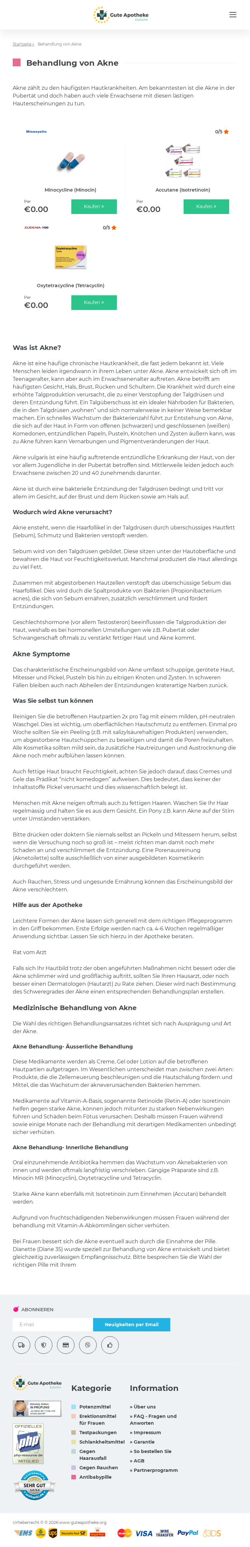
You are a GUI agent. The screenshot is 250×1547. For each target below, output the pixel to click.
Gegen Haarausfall (92, 1454)
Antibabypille (95, 1477)
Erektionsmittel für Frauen (97, 1419)
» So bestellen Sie (151, 1451)
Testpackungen (98, 1432)
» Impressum (145, 1432)
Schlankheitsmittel (102, 1442)
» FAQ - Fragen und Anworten (153, 1419)
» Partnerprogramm (154, 1470)
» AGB (137, 1461)
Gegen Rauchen (98, 1468)
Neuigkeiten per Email (132, 1324)
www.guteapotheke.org (82, 1522)
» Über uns (143, 1407)
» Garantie (142, 1442)
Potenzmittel (95, 1407)
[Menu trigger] (233, 15)
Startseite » (23, 44)
